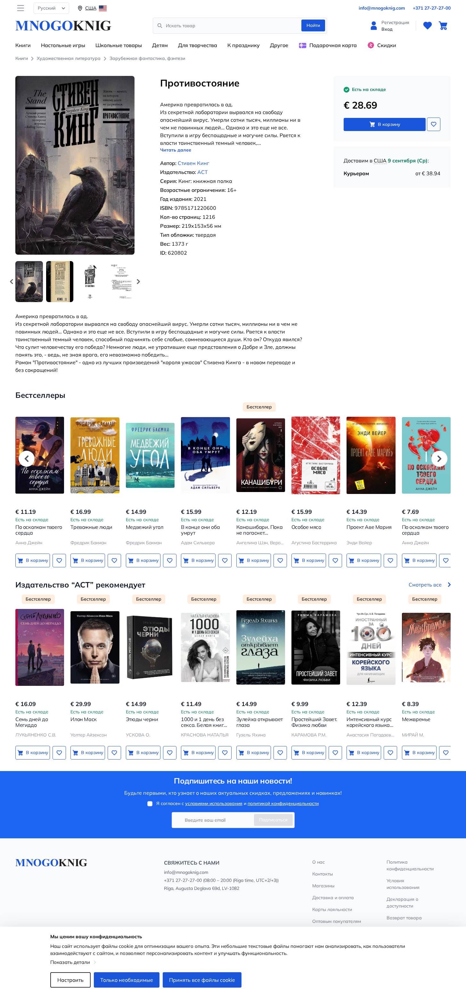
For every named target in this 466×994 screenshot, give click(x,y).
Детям (160, 45)
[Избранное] (427, 25)
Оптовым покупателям (336, 921)
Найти (313, 25)
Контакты (322, 874)
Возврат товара (404, 918)
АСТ (202, 172)
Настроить (70, 980)
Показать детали (70, 962)
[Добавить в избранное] (433, 124)
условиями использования (213, 803)
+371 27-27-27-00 (432, 8)
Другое (279, 45)
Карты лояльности (332, 909)
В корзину (389, 124)
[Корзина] (443, 25)
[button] (138, 281)
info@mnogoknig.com (382, 8)
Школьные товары (118, 45)
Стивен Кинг (193, 163)
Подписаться (273, 820)
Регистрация (395, 22)
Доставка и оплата (333, 897)
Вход (387, 29)
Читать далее (175, 150)
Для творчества (197, 45)
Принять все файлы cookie (202, 980)
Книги (23, 45)
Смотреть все (425, 584)
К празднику (243, 45)
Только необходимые (126, 980)
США (380, 160)
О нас (318, 862)
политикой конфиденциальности (283, 803)
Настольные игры (63, 45)
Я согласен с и (237, 803)
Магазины (323, 886)
